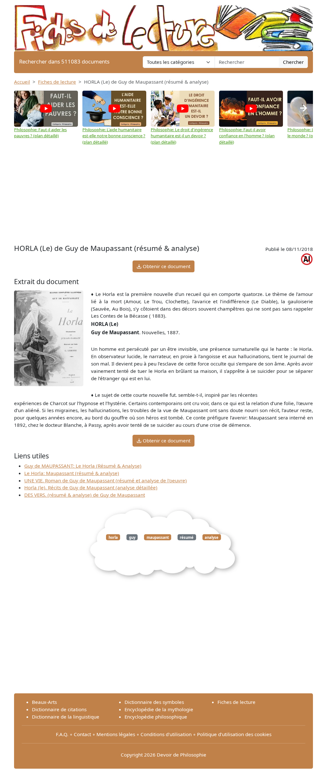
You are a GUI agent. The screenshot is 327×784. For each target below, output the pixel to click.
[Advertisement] (163, 194)
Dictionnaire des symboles (154, 702)
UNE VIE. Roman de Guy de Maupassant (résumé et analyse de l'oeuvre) (105, 480)
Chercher (293, 62)
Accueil (22, 82)
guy (132, 537)
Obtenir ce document (165, 266)
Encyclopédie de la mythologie (159, 709)
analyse (211, 537)
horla (113, 537)
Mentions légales (115, 734)
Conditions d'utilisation (166, 734)
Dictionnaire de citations (59, 709)
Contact (82, 734)
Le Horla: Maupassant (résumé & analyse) (71, 473)
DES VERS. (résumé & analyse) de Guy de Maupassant (84, 495)
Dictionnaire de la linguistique (65, 716)
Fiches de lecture (57, 82)
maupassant (158, 537)
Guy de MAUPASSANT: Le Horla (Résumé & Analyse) (82, 466)
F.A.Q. (62, 734)
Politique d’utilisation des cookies (234, 734)
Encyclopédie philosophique (156, 716)
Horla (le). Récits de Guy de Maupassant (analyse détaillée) (90, 487)
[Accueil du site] (163, 25)
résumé (187, 537)
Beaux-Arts (44, 702)
